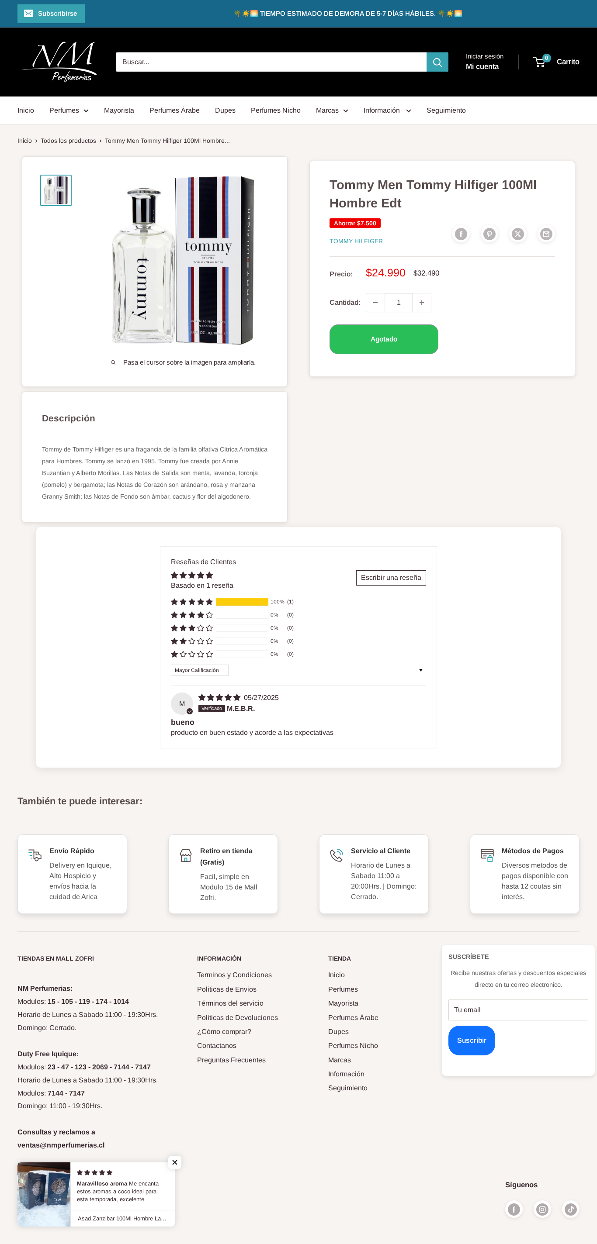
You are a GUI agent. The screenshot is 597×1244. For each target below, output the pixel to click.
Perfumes (64, 110)
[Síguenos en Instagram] (542, 1209)
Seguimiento (446, 110)
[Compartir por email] (546, 233)
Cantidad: (345, 302)
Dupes (225, 110)
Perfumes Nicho (276, 110)
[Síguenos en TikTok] (571, 1209)
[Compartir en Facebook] (461, 233)
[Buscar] (437, 62)
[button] (192, 602)
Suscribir (471, 1040)
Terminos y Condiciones (234, 975)
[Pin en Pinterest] (489, 233)
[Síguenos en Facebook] (514, 1209)
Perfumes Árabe (174, 110)
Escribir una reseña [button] (391, 577)
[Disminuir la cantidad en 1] (375, 302)
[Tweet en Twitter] (518, 233)
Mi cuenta (482, 66)
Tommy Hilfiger (356, 241)
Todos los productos (68, 140)
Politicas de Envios (227, 989)
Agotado (384, 339)
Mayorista (119, 110)
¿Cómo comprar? (224, 1031)
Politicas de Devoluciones (237, 1017)
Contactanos (216, 1045)
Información (383, 110)
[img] (220, 697)
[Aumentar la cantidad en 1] (422, 302)
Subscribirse (57, 13)
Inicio (25, 110)
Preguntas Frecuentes (231, 1060)
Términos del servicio (230, 1003)
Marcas (327, 110)
